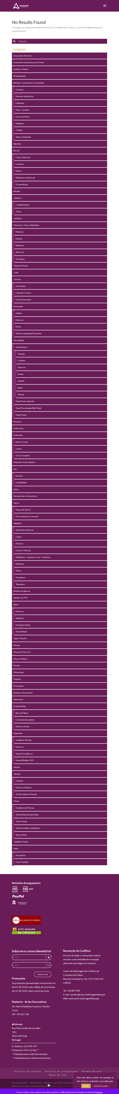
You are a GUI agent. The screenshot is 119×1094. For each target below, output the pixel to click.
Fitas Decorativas (23, 299)
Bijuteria (17, 143)
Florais (21, 374)
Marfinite (20, 245)
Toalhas (19, 130)
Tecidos (17, 774)
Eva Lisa (19, 476)
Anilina (19, 313)
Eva (15, 469)
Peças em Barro (20, 659)
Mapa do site (58, 1075)
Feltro (16, 489)
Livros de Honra (23, 116)
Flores (18, 326)
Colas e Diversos (23, 157)
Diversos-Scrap (22, 726)
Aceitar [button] (86, 1086)
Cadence (17, 198)
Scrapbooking (19, 706)
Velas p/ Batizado (23, 137)
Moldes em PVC (20, 597)
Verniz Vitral (21, 835)
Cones (18, 448)
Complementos (22, 204)
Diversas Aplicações (25, 96)
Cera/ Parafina (22, 862)
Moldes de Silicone (21, 591)
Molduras (20, 564)
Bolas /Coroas (22, 442)
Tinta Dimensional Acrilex (27, 814)
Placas (18, 570)
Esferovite (18, 435)
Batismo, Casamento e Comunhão (28, 83)
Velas (15, 848)
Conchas (20, 89)
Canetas (19, 780)
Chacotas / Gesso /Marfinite (26, 225)
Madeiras (20, 123)
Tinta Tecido (21, 821)
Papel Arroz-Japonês (25, 401)
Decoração (18, 306)
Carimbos (17, 218)
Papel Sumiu (21, 415)
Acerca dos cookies (101, 1086)
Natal (20, 387)
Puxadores (20, 577)
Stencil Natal (21, 631)
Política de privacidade (61, 1071)
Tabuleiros (20, 584)
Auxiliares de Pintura (25, 808)
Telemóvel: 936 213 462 (25, 1050)
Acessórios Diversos (22, 55)
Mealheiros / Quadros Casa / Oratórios (33, 557)
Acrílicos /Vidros (20, 69)
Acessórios (21, 286)
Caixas (18, 536)
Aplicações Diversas (25, 530)
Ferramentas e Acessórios (25, 496)
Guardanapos (22, 347)
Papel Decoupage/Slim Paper (29, 408)
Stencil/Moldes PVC (25, 760)
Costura (17, 279)
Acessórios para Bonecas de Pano (28, 62)
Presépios (20, 259)
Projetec (17, 679)
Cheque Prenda (20, 265)
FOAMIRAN (21, 482)
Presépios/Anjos (23, 625)
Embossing (18, 428)
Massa (18, 171)
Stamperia (17, 733)
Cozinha (21, 360)
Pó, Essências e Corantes (27, 516)
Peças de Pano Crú (21, 652)
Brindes (16, 191)
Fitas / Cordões (22, 110)
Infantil (21, 381)
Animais (21, 354)
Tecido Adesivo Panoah (26, 794)
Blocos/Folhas (22, 713)
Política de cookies (28, 1071)
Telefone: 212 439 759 (25, 1046)
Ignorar (99, 1092)
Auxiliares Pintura (23, 740)
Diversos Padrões (23, 787)
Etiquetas (20, 103)
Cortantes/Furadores (25, 720)
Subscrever (42, 974)
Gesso (16, 503)
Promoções (18, 686)
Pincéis (16, 665)
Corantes (20, 164)
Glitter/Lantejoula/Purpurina (28, 333)
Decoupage (18, 340)
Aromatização (19, 76)
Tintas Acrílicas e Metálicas (28, 828)
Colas (15, 272)
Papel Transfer (20, 638)
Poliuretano (18, 672)
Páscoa (21, 394)
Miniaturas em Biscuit (25, 177)
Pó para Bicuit (22, 184)
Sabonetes (18, 699)
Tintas (18, 211)
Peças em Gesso (23, 509)
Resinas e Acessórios (23, 692)
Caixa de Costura (23, 292)
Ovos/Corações (23, 455)
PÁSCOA (20, 252)
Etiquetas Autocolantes (24, 462)
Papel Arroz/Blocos (24, 753)
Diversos (20, 232)
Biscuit (16, 150)
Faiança (19, 238)
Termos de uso (91, 1071)
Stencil (16, 767)
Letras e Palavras (23, 550)
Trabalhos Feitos (20, 841)
